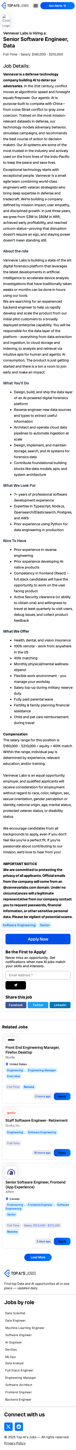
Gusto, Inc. (12, 1125)
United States (18, 1064)
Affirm (9, 1192)
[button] (35, 5)
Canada (14, 1199)
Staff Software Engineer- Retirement (36, 1120)
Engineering (15, 1070)
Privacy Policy (15, 1443)
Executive (13, 1076)
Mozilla (10, 1057)
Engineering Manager (42, 1070)
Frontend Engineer (40, 1204)
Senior (45, 925)
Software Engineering (19, 925)
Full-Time (10, 54)
